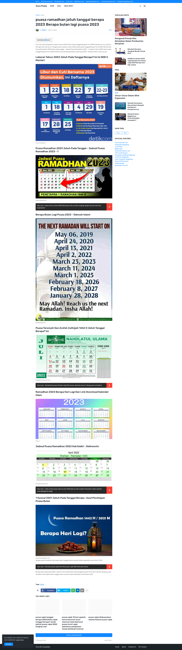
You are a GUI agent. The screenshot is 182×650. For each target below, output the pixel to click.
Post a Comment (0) (73, 635)
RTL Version (143, 647)
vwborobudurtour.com (93, 4)
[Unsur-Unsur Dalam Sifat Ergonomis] (131, 82)
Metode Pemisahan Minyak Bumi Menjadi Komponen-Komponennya (136, 106)
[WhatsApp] (73, 590)
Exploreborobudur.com (92, 1)
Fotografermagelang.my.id (125, 1)
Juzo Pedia (41, 6)
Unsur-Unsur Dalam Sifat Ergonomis (127, 96)
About (124, 647)
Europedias (46, 647)
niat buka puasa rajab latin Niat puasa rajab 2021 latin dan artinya (66, 567)
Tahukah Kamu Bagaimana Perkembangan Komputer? (134, 117)
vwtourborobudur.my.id (108, 1)
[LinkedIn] (78, 590)
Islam (42, 15)
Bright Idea (118, 149)
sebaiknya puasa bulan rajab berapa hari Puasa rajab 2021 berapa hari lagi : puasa (137, 62)
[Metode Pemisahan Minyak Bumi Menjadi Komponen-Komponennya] (120, 105)
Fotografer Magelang (42, 4)
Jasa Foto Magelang (121, 157)
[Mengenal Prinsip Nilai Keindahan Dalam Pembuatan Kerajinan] (131, 27)
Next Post (108, 640)
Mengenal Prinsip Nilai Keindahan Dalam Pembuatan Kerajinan (129, 41)
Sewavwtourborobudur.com (76, 4)
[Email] (82, 590)
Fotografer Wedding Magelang (125, 155)
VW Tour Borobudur (121, 153)
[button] (140, 6)
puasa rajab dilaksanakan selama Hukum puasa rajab (100, 618)
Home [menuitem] (52, 6)
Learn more (20, 640)
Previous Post (41, 640)
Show (47, 40)
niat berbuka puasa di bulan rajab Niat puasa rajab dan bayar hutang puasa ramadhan (73, 385)
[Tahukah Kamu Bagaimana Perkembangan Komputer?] (120, 116)
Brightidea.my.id (79, 1)
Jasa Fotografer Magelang (124, 159)
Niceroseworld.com (47, 1)
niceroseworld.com (121, 142)
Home (37, 1)
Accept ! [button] (8, 644)
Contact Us (132, 647)
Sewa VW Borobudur (121, 161)
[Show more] (87, 590)
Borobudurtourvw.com (109, 4)
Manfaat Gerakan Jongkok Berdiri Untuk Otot (136, 51)
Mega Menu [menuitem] (68, 6)
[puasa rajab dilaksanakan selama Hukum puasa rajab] (100, 607)
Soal (125, 133)
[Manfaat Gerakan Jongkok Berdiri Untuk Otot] (120, 51)
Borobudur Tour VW (121, 165)
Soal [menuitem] (59, 6)
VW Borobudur (119, 163)
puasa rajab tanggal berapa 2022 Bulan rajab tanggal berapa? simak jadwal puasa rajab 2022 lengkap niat (46, 621)
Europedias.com (59, 1)
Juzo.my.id (69, 1)
